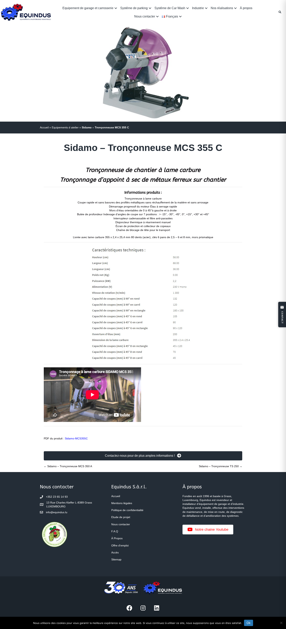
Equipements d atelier (65, 127)
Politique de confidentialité (127, 510)
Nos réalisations (222, 8)
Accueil (44, 127)
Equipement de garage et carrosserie (87, 8)
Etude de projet (120, 517)
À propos (246, 8)
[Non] (281, 623)
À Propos (117, 538)
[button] (115, 8)
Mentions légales (121, 503)
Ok (249, 623)
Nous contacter (144, 16)
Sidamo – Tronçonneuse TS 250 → (220, 466)
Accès (115, 552)
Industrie (198, 8)
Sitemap (116, 559)
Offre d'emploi (120, 545)
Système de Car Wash (169, 8)
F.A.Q (114, 531)
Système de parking (134, 8)
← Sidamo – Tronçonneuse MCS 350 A (68, 466)
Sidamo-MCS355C (76, 438)
